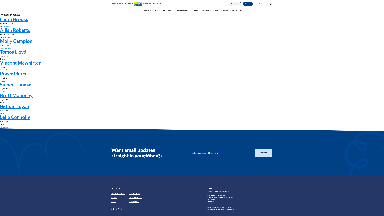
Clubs (156, 10)
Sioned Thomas (16, 84)
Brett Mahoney (16, 95)
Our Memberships (135, 197)
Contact (225, 10)
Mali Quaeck (6, 26)
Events (196, 10)
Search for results (263, 9)
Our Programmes (182, 10)
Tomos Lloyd (13, 52)
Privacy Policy (134, 201)
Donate (247, 4)
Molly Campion (16, 41)
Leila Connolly (15, 117)
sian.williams (6, 48)
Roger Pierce (14, 73)
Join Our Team (236, 10)
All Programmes (134, 193)
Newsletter (235, 4)
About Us (145, 10)
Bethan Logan (14, 106)
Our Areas (167, 10)
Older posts (4, 127)
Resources (206, 10)
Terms (114, 201)
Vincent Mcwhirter (20, 63)
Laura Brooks (14, 19)
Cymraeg (262, 4)
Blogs (216, 10)
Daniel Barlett (7, 37)
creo (3, 59)
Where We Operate (118, 193)
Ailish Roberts (15, 30)
